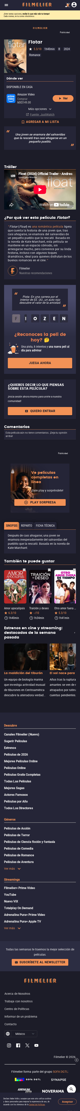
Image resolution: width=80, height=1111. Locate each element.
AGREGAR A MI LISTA (42, 122)
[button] (33, 1033)
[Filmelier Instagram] (9, 1046)
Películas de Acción (17, 828)
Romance (34, 55)
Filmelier (24, 268)
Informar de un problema (20, 1016)
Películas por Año (16, 801)
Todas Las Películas (17, 781)
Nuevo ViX (11, 901)
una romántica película (47, 226)
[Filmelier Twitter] (27, 1046)
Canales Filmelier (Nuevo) (21, 734)
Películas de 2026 (16, 754)
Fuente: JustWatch (42, 114)
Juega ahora (40, 363)
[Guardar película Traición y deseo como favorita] (49, 570)
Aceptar (67, 1102)
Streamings (12, 879)
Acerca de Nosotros (17, 994)
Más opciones (37, 109)
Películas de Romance (19, 855)
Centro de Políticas (16, 1009)
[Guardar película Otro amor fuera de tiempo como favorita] (74, 570)
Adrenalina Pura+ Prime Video (24, 915)
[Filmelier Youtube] (36, 1046)
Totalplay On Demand (18, 908)
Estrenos (10, 748)
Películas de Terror (17, 835)
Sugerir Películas (15, 741)
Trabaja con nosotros (18, 1001)
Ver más (9, 868)
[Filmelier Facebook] (18, 1046)
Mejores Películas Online (21, 761)
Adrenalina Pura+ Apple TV (22, 921)
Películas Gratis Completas (22, 774)
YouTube (10, 894)
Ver (65, 98)
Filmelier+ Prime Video (19, 888)
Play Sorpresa (43, 502)
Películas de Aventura (19, 862)
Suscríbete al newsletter (42, 962)
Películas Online (15, 768)
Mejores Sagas (14, 788)
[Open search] (71, 1089)
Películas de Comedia (18, 848)
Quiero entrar (42, 411)
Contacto (10, 1024)
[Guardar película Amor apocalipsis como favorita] (24, 570)
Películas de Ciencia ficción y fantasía (29, 842)
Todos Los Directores (18, 808)
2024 (67, 49)
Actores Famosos (16, 794)
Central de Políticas (37, 1104)
